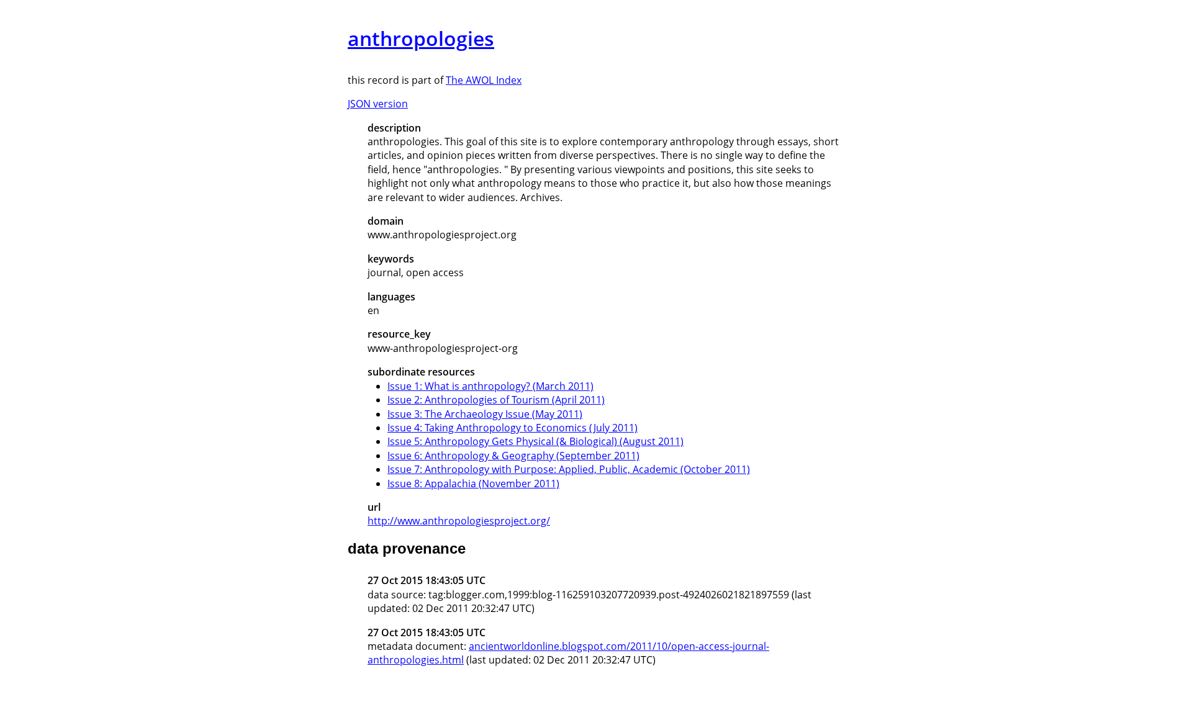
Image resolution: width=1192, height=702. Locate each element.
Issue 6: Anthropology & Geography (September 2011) (513, 455)
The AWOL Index (484, 80)
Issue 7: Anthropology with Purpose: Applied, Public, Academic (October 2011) (568, 469)
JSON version (378, 103)
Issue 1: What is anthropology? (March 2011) (490, 386)
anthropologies (421, 38)
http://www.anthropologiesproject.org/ (459, 521)
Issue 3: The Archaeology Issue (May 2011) (484, 414)
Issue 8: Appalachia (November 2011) (473, 483)
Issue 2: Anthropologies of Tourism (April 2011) (496, 400)
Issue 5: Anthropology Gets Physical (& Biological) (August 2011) (535, 441)
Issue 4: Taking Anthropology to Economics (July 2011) (512, 427)
